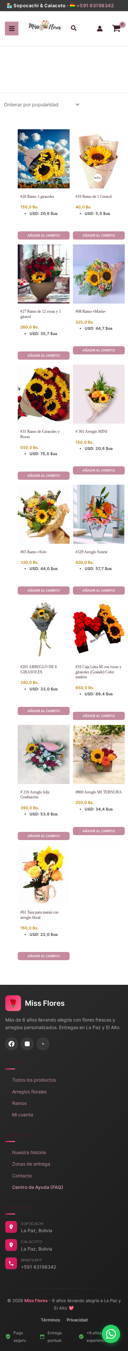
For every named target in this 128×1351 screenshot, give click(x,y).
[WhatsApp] (43, 1044)
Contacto (22, 1175)
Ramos (19, 1103)
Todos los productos (34, 1080)
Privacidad (77, 1319)
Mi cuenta (22, 1114)
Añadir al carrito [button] (44, 235)
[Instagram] (27, 1044)
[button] (73, 28)
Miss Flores (36, 1300)
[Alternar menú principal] (12, 28)
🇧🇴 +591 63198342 (92, 5)
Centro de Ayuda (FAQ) (37, 1187)
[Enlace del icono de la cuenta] (100, 29)
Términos (50, 1319)
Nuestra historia (29, 1152)
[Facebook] (11, 1044)
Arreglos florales (29, 1091)
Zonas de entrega (31, 1164)
